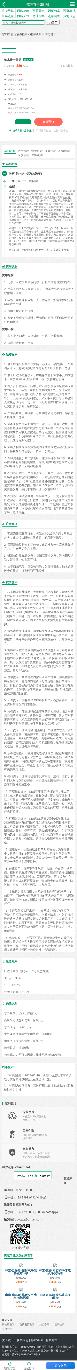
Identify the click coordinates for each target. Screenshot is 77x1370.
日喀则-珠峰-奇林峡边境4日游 (55, 1296)
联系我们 (22, 1340)
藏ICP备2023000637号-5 (26, 1354)
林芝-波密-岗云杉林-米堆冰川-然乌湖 (55, 1271)
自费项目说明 (27, 1324)
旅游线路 (8, 11)
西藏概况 (69, 11)
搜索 (53, 23)
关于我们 (8, 1340)
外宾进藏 (8, 16)
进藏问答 (54, 16)
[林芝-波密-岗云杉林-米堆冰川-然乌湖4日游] (55, 1265)
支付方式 (7, 1329)
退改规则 (23, 155)
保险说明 (37, 155)
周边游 (49, 34)
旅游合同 (44, 1324)
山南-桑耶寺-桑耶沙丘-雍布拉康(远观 (21, 1296)
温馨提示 (37, 151)
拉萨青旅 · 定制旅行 (23, 130)
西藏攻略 (23, 11)
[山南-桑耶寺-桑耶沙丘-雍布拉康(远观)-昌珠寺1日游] (21, 1289)
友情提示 (64, 151)
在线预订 (48, 122)
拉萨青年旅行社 (37, 4)
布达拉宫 (33, 191)
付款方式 (51, 1340)
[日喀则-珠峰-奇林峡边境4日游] (55, 1289)
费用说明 (23, 151)
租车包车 (59, 1324)
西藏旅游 (21, 34)
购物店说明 (8, 1324)
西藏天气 (23, 16)
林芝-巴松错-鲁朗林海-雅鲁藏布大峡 (21, 1271)
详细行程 (10, 151)
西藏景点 (38, 11)
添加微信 (60, 1365)
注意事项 (50, 151)
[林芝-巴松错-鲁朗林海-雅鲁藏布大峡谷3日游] (21, 1265)
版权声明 (37, 1340)
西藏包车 (54, 11)
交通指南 (38, 16)
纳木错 (67, 197)
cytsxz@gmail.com (29, 1219)
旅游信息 (69, 16)
